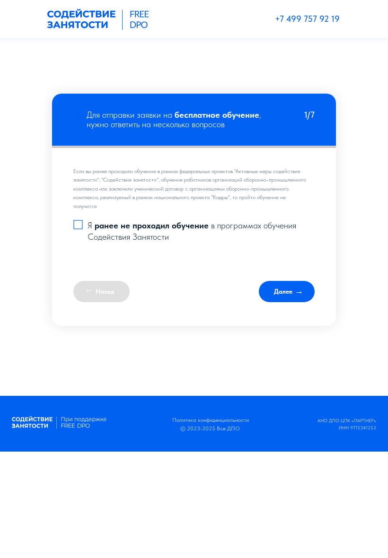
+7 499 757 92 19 (307, 19)
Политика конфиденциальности (210, 420)
